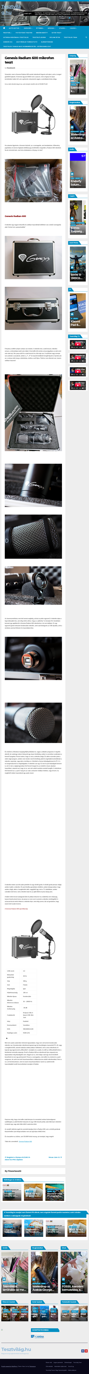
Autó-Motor (14, 28)
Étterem (39, 28)
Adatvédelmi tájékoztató (26, 42)
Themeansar (32, 1366)
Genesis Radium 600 (25, 1141)
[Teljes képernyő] (84, 347)
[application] (78, 344)
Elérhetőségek (47, 42)
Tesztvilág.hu (16, 1349)
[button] (86, 37)
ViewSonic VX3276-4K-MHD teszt (10, 1195)
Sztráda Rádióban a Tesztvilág (16, 37)
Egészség (28, 28)
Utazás (62, 28)
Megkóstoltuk (74, 131)
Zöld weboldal (49, 1366)
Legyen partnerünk (58, 1362)
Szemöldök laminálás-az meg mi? (14, 1290)
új (53, 1191)
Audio (72, 178)
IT (5, 1191)
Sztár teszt (56, 33)
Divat (63, 1283)
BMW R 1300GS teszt (76, 278)
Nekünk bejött (42, 33)
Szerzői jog (7, 42)
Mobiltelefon (58, 1189)
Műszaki (51, 28)
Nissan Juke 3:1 (54, 1157)
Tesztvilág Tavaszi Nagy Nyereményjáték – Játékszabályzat (27, 46)
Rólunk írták (55, 37)
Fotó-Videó (50, 1189)
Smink (77, 82)
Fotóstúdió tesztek (24, 33)
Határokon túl (80, 222)
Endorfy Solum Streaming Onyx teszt (77, 186)
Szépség (73, 84)
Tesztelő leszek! (39, 37)
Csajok (73, 28)
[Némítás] (83, 347)
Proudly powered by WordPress (9, 1366)
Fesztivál (7, 33)
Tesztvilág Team (70, 37)
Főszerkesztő (11, 68)
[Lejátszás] (72, 347)
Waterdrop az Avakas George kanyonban (42, 1290)
